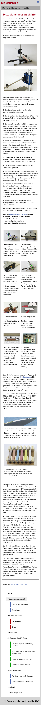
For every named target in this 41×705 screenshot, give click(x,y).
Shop (14, 627)
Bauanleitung (17, 621)
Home (10, 593)
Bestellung (16, 610)
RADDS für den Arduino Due (22, 659)
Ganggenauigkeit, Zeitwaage (22, 681)
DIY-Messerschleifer (15, 616)
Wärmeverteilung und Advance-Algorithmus (23, 652)
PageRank (11, 687)
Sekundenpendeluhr (15, 670)
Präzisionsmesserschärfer (17, 599)
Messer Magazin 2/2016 (18, 214)
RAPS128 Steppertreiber (21, 665)
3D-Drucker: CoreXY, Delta (17, 638)
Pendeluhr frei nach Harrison (22, 676)
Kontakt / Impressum (15, 693)
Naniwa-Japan (25, 377)
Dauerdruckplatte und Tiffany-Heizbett (22, 645)
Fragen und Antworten (19, 584)
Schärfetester (12, 632)
